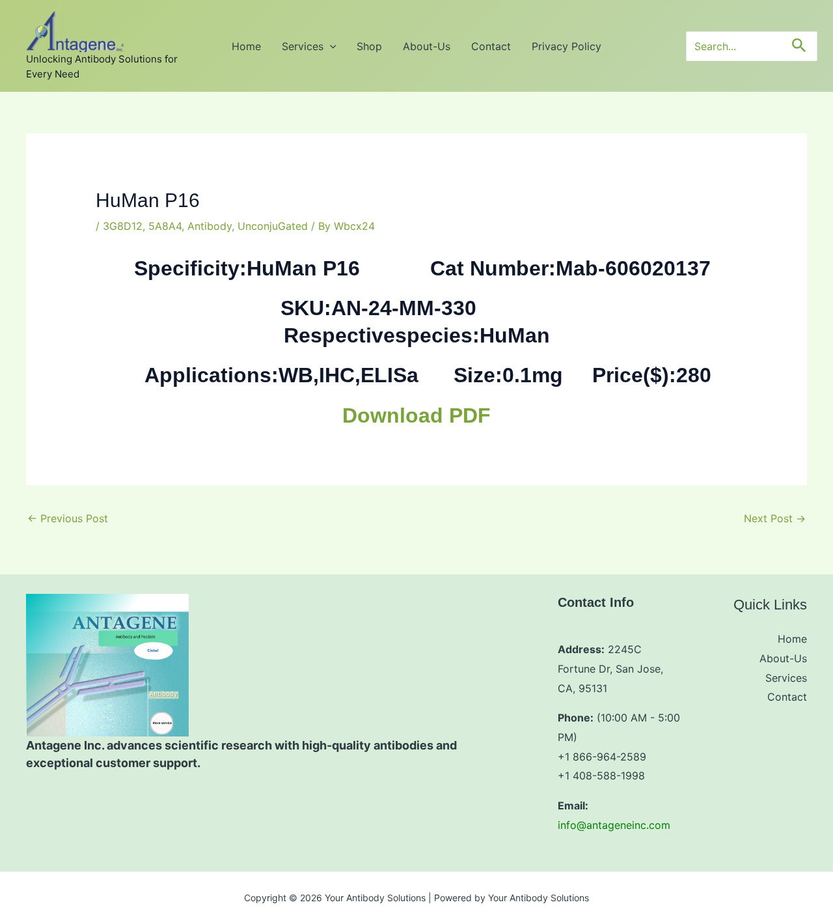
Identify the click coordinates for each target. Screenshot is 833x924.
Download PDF (416, 415)
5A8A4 (165, 225)
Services (302, 46)
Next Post (775, 518)
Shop (369, 46)
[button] (329, 46)
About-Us (426, 46)
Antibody (209, 225)
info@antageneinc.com (614, 825)
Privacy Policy (566, 46)
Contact (491, 46)
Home (246, 46)
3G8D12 (123, 225)
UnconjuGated (273, 225)
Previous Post (67, 518)
